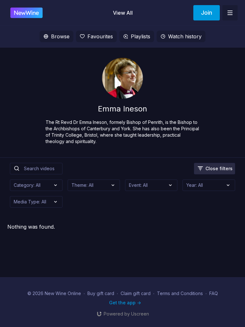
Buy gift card (100, 293)
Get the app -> (125, 302)
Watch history (185, 36)
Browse (60, 36)
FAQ (213, 293)
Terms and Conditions (180, 293)
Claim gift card (136, 293)
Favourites (100, 36)
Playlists (140, 36)
